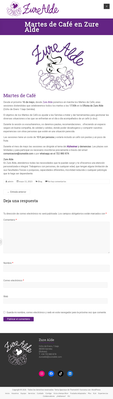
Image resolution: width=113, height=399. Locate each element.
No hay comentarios (57, 181)
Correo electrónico (13, 280)
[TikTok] (60, 373)
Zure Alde (48, 102)
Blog (40, 181)
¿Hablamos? (61, 396)
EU (69, 396)
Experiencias (103, 393)
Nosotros (15, 393)
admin (10, 181)
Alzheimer (72, 146)
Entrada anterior (16, 191)
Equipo (23, 393)
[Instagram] (41, 373)
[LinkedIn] (70, 373)
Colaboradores (49, 396)
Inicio (7, 393)
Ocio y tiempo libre (61, 393)
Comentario (10, 219)
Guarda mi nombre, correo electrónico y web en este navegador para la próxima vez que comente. (56, 312)
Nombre (8, 263)
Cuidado (40, 393)
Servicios (31, 393)
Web (5, 296)
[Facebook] (51, 373)
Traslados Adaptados (78, 393)
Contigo (48, 393)
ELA (94, 393)
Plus (89, 393)
